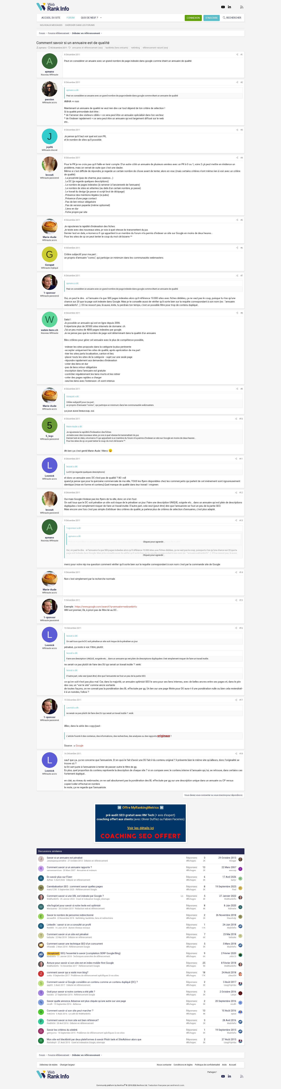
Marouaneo (52, 908)
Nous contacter (164, 1064)
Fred (234, 889)
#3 (242, 130)
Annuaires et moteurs (87, 870)
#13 (241, 520)
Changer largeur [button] (67, 1064)
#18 (241, 753)
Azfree (50, 880)
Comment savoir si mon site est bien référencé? (73, 1020)
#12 (241, 492)
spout (233, 1014)
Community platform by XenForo (122, 1085)
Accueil (232, 1064)
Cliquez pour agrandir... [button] (154, 542)
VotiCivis (51, 1014)
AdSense (77, 1004)
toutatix (50, 995)
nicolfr (50, 1004)
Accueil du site (50, 17)
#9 (242, 389)
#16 (241, 628)
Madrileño (231, 928)
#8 (242, 313)
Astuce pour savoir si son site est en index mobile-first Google (80, 962)
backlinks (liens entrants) (117, 48)
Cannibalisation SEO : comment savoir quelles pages (75, 886)
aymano (43, 47)
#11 (241, 459)
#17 (241, 700)
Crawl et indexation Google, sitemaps (93, 899)
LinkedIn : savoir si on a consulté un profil (69, 924)
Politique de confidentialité (207, 1064)
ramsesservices (54, 870)
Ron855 (50, 928)
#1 (242, 54)
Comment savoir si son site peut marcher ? (70, 1010)
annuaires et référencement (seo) (87, 48)
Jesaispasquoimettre (56, 861)
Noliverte (232, 908)
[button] (101, 18)
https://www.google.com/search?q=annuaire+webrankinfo (106, 606)
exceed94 (51, 918)
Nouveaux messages (51, 25)
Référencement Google (86, 889)
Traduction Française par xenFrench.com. (166, 1085)
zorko (49, 975)
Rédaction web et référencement (90, 908)
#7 (242, 275)
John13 (232, 956)
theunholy (231, 918)
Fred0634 (51, 1023)
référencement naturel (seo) (155, 48)
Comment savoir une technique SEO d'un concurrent (75, 943)
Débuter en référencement (96, 861)
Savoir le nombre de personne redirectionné (70, 915)
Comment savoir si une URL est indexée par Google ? (75, 895)
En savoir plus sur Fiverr (59, 876)
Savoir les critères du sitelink (62, 1029)
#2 (242, 82)
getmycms (52, 1033)
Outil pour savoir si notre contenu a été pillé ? (71, 991)
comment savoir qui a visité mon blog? (67, 972)
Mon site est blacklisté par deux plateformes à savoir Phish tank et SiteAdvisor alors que (94, 1039)
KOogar (232, 861)
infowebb (51, 947)
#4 (242, 158)
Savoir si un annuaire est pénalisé (64, 857)
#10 (241, 419)
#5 (242, 220)
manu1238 (52, 889)
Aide (224, 1064)
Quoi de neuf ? (89, 17)
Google (79, 745)
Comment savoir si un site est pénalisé (67, 934)
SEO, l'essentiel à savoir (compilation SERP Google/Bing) (90, 953)
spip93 (50, 985)
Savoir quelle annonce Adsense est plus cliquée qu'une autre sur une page (86, 1001)
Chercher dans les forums (80, 25)
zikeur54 (232, 975)
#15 (241, 600)
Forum (70, 17)
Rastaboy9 (51, 1042)
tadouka (50, 937)
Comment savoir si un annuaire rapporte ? (69, 867)
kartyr (233, 880)
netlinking (135, 48)
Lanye (233, 995)
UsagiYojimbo (230, 985)
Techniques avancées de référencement (91, 956)
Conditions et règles (183, 1064)
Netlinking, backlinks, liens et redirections (94, 918)
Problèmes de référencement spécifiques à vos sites (95, 975)
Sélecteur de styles (48, 1064)
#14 (241, 572)
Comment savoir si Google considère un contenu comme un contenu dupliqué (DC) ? (92, 982)
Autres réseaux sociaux (79, 928)
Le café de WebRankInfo (79, 1014)
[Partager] (237, 55)
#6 (242, 248)
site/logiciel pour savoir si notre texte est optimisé (73, 905)
